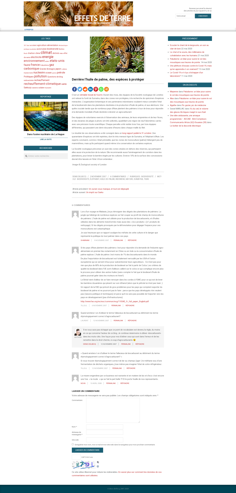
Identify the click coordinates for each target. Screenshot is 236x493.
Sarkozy (28, 87)
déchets (55, 53)
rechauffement (41, 80)
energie (47, 57)
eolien (47, 61)
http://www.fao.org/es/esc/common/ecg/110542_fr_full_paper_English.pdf (115, 301)
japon (58, 68)
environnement (34, 60)
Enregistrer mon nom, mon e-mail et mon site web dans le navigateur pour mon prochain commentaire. (115, 445)
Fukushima (44, 65)
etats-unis (57, 61)
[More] (106, 89)
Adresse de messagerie (77, 433)
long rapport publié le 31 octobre (136, 133)
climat (46, 52)
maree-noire (28, 73)
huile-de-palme (107, 179)
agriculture (42, 45)
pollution (40, 76)
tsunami (48, 88)
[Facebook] (74, 89)
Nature (129, 179)
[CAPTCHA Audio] (97, 462)
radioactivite (28, 80)
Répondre (132, 240)
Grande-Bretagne (47, 69)
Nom (74, 427)
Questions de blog (55, 77)
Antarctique (63, 45)
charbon (31, 53)
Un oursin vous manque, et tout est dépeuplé (109, 189)
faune (27, 64)
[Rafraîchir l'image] (97, 466)
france (35, 64)
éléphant (94, 179)
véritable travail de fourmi (91, 95)
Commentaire (77, 400)
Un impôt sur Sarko (94, 192)
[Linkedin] (90, 89)
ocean (48, 72)
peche (54, 73)
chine (37, 53)
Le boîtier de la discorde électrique (185, 126)
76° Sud (26, 45)
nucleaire (39, 72)
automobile (41, 49)
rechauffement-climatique (42, 84)
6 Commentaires (118, 176)
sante (64, 84)
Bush (25, 53)
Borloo (61, 49)
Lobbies (64, 69)
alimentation (52, 45)
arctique (27, 49)
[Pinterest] (95, 89)
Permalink (118, 240)
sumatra (138, 179)
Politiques (29, 76)
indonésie (120, 179)
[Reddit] (85, 89)
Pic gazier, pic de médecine (194, 105)
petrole (61, 72)
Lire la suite (45, 139)
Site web (75, 440)
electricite (36, 57)
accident (33, 45)
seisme (35, 88)
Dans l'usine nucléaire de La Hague (45, 134)
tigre (146, 179)
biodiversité (83, 179)
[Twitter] (79, 89)
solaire (41, 87)
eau (61, 53)
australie (33, 49)
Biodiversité (147, 176)
